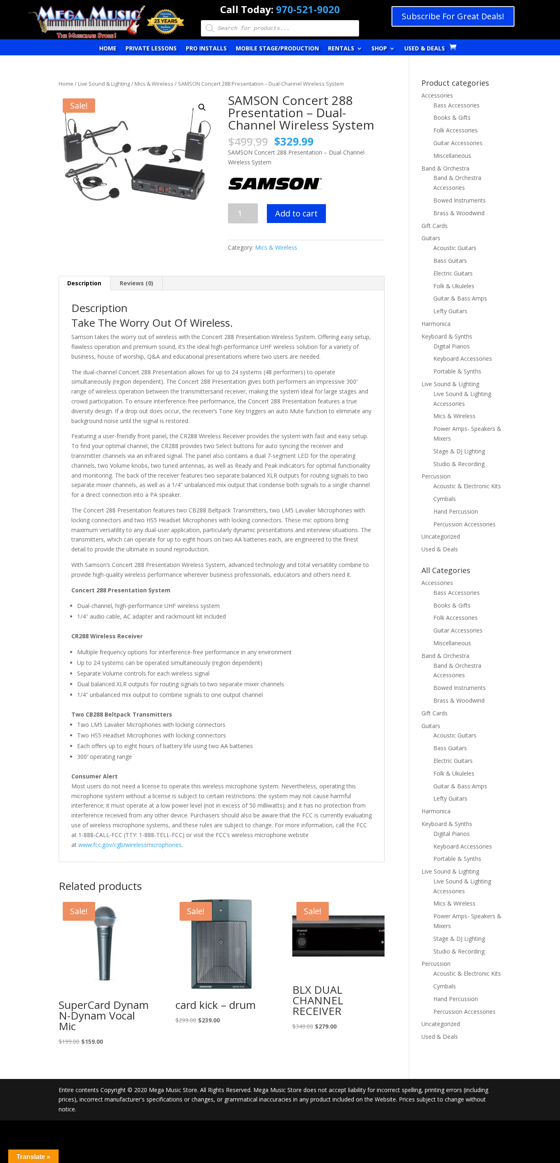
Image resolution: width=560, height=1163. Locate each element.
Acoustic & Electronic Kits (467, 486)
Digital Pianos (451, 346)
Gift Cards (434, 226)
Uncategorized (440, 536)
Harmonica (436, 324)
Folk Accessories (455, 130)
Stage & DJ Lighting (459, 451)
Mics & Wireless (153, 83)
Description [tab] (84, 283)
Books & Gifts (452, 117)
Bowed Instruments (459, 200)
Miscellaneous (452, 155)
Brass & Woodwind (459, 213)
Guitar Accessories (458, 143)
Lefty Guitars (450, 311)
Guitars (430, 238)
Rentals (341, 49)
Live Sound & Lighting (104, 83)
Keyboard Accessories (462, 358)
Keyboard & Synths (446, 336)
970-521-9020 (308, 9)
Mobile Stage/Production (277, 49)
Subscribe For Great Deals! (453, 16)
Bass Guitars (450, 260)
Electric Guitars (453, 273)
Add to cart (296, 213)
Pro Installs (206, 49)
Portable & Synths (457, 371)
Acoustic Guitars (454, 248)
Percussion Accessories (464, 524)
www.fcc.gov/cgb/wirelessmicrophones (130, 845)
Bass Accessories (456, 105)
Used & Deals (424, 49)
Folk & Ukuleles (453, 286)
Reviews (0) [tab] (136, 283)
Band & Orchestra (445, 168)
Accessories (437, 95)
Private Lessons (151, 49)
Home (107, 49)
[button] (202, 107)
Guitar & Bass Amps (460, 298)
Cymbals (444, 499)
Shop (379, 49)
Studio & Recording (459, 464)
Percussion (436, 476)
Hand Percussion (455, 511)
